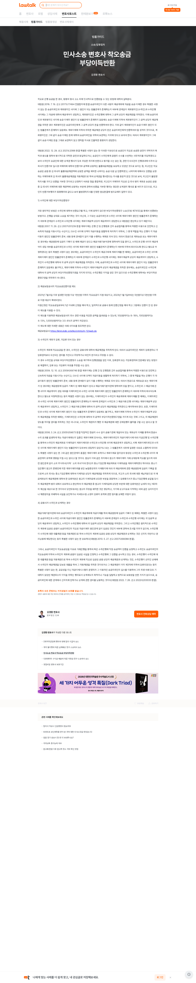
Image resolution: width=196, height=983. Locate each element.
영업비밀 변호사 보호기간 (53, 664)
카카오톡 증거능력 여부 (52, 743)
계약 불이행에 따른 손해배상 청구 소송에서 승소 (62, 647)
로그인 (160, 977)
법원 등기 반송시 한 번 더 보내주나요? (58, 737)
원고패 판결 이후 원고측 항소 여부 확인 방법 (60, 749)
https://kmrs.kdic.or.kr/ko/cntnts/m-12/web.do (73, 331)
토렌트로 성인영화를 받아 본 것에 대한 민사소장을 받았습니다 (67, 732)
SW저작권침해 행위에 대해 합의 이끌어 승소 (61, 641)
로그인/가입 (172, 5)
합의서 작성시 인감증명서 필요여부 (57, 726)
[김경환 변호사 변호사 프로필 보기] (42, 614)
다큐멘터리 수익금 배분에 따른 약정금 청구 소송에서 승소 (66, 659)
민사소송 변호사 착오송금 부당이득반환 (58, 653)
